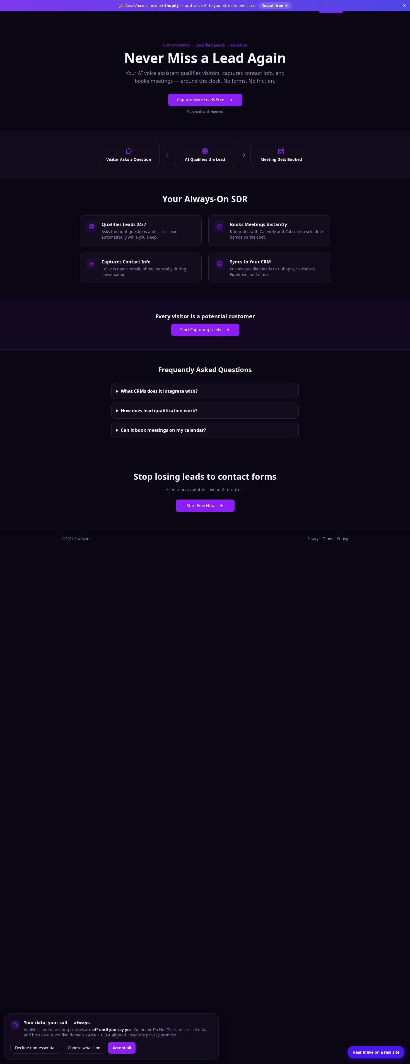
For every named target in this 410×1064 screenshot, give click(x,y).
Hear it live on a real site (376, 1052)
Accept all (121, 1047)
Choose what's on (84, 1047)
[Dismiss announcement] (404, 5)
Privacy (313, 539)
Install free (272, 5)
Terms (328, 539)
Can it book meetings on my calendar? (163, 430)
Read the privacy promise (152, 1035)
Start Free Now (200, 505)
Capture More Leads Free (200, 99)
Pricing (342, 539)
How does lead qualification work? (159, 411)
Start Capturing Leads (200, 329)
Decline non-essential (35, 1047)
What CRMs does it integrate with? (159, 391)
